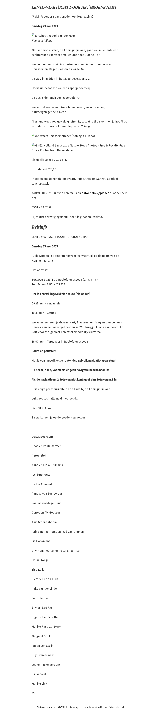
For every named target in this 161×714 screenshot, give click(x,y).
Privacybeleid (116, 707)
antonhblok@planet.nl (97, 193)
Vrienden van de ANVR (51, 707)
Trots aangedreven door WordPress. (87, 707)
